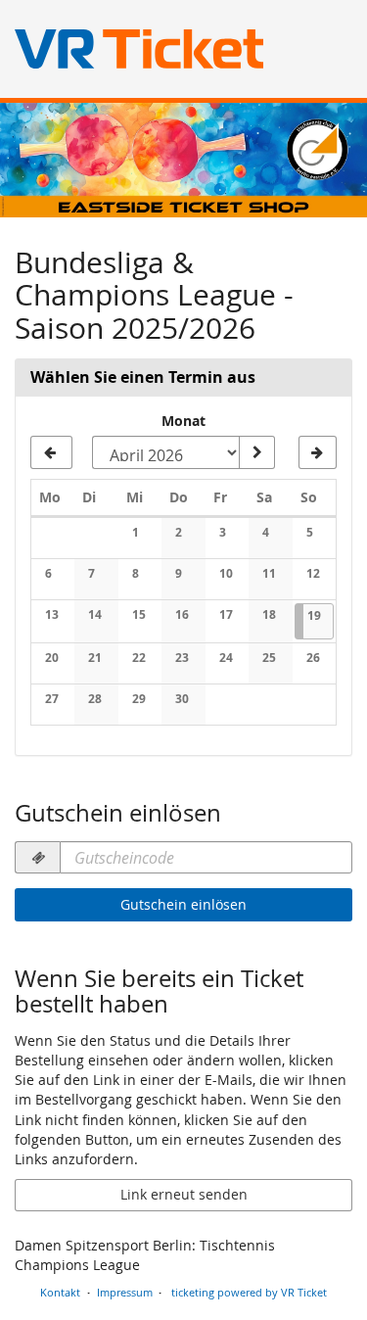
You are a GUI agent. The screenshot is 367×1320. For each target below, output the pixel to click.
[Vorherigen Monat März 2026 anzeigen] (51, 452)
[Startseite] (183, 160)
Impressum (125, 1292)
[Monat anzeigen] (256, 452)
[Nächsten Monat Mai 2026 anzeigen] (317, 452)
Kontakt (60, 1292)
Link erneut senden (184, 1194)
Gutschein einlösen (183, 904)
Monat (183, 420)
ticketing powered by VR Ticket (249, 1292)
